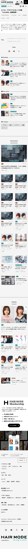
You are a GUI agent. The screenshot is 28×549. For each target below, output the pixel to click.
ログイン (3, 512)
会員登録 (17, 4)
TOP (1, 454)
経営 (2, 163)
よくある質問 (4, 509)
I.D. (19, 15)
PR (8, 18)
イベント (13, 378)
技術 (11, 81)
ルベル (3, 18)
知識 (11, 61)
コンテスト (14, 15)
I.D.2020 (24, 15)
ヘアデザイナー (13, 111)
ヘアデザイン (5, 125)
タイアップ (4, 128)
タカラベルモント (5, 15)
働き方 (17, 243)
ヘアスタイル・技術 (5, 455)
